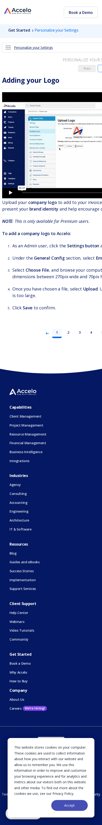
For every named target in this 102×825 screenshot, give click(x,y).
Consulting (18, 493)
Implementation (22, 580)
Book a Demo (81, 12)
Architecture (19, 520)
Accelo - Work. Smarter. (17, 11)
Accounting (18, 502)
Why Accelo (18, 672)
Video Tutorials (21, 630)
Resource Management (27, 434)
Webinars (16, 621)
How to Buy (18, 681)
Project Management (26, 425)
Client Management (25, 416)
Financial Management (27, 443)
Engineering (18, 511)
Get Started (19, 30)
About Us (16, 699)
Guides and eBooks (24, 562)
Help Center (18, 612)
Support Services (22, 588)
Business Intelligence (25, 452)
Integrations (19, 461)
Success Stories (21, 571)
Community (18, 639)
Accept (69, 805)
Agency (15, 484)
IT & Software (20, 529)
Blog (13, 553)
